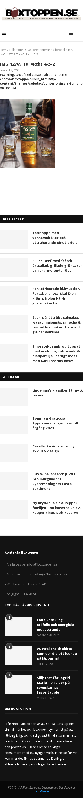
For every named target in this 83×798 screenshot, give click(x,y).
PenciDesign (41, 791)
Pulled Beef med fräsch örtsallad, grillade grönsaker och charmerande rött (57, 265)
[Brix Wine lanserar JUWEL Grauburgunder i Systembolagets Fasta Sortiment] (14, 481)
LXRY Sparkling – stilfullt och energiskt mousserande (56, 624)
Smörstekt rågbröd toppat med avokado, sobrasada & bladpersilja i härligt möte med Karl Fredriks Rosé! (56, 353)
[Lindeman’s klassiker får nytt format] (14, 397)
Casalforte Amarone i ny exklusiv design (53, 448)
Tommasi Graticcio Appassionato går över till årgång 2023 (55, 423)
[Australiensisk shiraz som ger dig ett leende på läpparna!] (18, 655)
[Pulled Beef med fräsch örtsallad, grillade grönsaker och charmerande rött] (14, 267)
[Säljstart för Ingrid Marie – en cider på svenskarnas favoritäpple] (18, 684)
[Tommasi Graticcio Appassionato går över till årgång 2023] (14, 425)
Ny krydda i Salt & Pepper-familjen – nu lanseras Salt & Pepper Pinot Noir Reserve (56, 507)
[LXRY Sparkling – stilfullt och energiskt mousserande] (18, 626)
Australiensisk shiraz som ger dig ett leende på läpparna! (57, 653)
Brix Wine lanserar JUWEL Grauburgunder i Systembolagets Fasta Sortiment (54, 481)
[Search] (78, 34)
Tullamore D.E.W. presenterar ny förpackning (40, 50)
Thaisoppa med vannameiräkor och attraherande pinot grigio (55, 237)
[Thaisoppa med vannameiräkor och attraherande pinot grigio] (14, 239)
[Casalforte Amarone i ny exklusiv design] (14, 453)
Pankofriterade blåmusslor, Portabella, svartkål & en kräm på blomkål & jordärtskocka (56, 295)
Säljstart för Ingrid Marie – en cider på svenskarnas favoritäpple (53, 684)
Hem (3, 50)
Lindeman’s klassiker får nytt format (57, 392)
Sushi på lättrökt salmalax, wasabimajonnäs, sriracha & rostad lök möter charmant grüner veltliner (56, 324)
